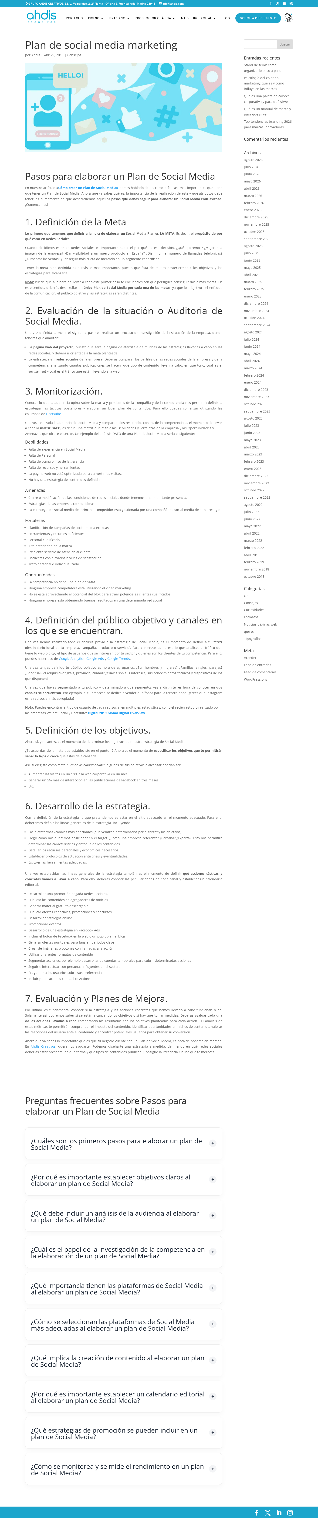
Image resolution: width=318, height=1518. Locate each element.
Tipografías (252, 639)
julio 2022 (251, 512)
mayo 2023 (252, 440)
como (248, 595)
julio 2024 (251, 339)
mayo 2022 (252, 526)
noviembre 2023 (256, 397)
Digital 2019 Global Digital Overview (116, 713)
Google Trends (118, 658)
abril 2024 (252, 361)
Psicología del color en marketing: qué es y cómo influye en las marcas (264, 83)
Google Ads (95, 658)
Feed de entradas (257, 665)
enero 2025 (252, 296)
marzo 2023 (253, 454)
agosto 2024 (253, 332)
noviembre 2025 (256, 224)
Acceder (250, 657)
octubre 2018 (254, 576)
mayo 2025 (252, 267)
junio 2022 (252, 519)
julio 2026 (251, 167)
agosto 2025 (253, 246)
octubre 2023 (254, 404)
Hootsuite (53, 414)
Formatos (251, 617)
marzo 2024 (253, 368)
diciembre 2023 (256, 389)
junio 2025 (252, 260)
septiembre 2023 (257, 411)
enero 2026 (252, 210)
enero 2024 (252, 382)
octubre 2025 (254, 231)
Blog (226, 18)
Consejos (74, 55)
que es (249, 631)
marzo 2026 (253, 195)
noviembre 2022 (256, 483)
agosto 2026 (253, 159)
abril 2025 (252, 275)
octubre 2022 (254, 490)
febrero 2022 (254, 548)
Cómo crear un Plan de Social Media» (88, 187)
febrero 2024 (254, 375)
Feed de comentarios (260, 672)
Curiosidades (254, 610)
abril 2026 (252, 188)
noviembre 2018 (256, 569)
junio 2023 (252, 432)
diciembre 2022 (256, 476)
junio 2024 (252, 346)
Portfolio (74, 18)
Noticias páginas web (260, 624)
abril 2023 (252, 447)
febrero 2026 (254, 203)
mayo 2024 (252, 353)
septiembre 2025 (257, 239)
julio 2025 (251, 253)
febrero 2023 (254, 461)
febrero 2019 (254, 562)
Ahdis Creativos (43, 1046)
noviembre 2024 (256, 310)
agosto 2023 (253, 418)
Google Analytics (72, 658)
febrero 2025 (254, 289)
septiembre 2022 (257, 497)
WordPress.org (255, 679)
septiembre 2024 (257, 325)
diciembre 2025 (256, 217)
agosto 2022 (253, 504)
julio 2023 (251, 425)
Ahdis (35, 55)
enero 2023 (252, 468)
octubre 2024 (254, 317)
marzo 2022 (253, 540)
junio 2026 (252, 174)
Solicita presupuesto (258, 18)
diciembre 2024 (256, 303)
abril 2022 (252, 533)
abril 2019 (252, 555)
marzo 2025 (253, 282)
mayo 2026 (252, 181)
